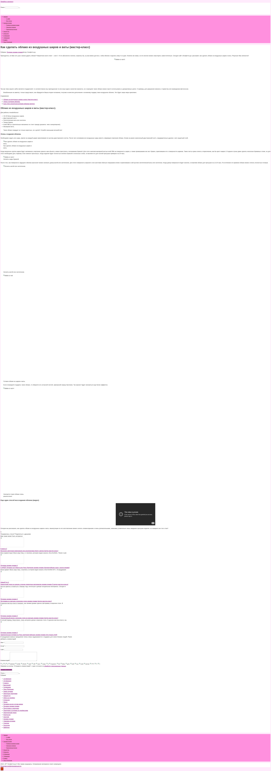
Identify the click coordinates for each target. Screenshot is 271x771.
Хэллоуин (6, 725)
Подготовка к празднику (11, 708)
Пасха (5, 702)
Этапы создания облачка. (11, 101)
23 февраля (6, 35)
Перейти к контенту (7, 1)
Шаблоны (6, 727)
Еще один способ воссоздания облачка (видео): (19, 104)
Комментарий (5, 660)
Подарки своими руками (12, 25)
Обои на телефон (9, 698)
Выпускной (6, 685)
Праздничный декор (11, 29)
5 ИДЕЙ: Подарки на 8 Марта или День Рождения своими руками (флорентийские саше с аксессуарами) (35, 567)
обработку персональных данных (55, 666)
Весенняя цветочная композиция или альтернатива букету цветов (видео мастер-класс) (29, 551)
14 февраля (6, 38)
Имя (2, 642)
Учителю (6, 723)
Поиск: (3, 7)
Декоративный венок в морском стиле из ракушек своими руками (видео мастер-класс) (29, 618)
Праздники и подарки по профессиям (15, 710)
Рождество (6, 714)
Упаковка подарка (11, 27)
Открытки (6, 33)
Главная (5, 16)
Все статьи (9, 21)
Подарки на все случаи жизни (13, 704)
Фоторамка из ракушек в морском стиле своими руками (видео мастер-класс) (26, 601)
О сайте (8, 19)
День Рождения (7, 42)
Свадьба (6, 717)
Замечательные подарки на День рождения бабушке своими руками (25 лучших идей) (29, 635)
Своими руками (7, 23)
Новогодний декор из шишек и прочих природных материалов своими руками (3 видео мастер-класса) (34, 584)
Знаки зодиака (8, 691)
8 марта (5, 40)
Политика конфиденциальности (11, 766)
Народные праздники (10, 693)
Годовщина (7, 687)
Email (3, 646)
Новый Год (6, 31)
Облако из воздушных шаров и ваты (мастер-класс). (20, 99)
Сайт (2, 649)
